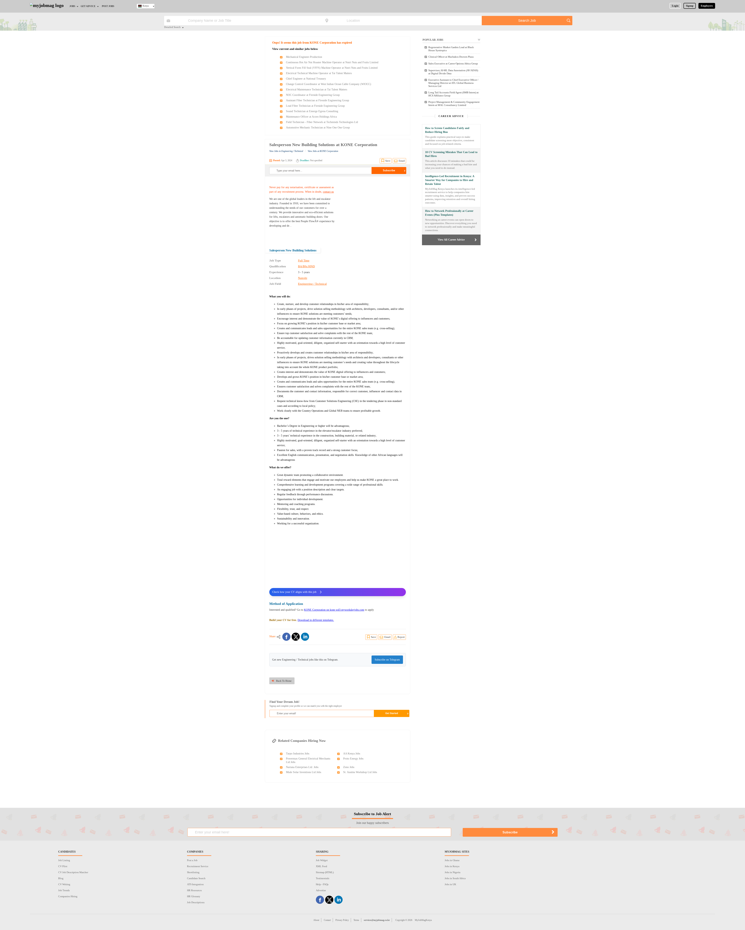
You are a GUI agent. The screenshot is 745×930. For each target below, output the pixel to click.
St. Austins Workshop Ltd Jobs (360, 772)
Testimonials (322, 878)
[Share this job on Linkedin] (305, 637)
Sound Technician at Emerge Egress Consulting (312, 111)
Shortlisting (193, 872)
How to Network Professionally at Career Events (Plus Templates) (449, 213)
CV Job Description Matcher (73, 872)
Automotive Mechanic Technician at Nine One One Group (318, 127)
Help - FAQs (322, 884)
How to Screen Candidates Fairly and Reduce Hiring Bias (447, 130)
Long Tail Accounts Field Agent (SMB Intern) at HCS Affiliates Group (453, 94)
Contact (327, 920)
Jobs (72, 6)
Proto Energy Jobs (353, 758)
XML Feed (321, 866)
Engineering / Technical (312, 283)
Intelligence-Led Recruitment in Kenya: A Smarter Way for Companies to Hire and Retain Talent (449, 180)
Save (387, 160)
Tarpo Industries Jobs (297, 753)
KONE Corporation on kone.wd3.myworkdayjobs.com (334, 609)
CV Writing (64, 884)
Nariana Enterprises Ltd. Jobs (302, 767)
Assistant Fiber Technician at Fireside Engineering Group (317, 100)
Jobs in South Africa (455, 878)
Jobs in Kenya (452, 866)
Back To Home (284, 680)
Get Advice (88, 6)
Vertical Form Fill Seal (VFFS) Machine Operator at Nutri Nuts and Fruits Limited (332, 67)
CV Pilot (62, 866)
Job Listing (64, 860)
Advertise (321, 890)
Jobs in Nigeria (452, 872)
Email (402, 160)
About (316, 920)
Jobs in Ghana (452, 860)
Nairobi (302, 278)
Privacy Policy (342, 920)
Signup (689, 5)
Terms (356, 920)
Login (675, 5)
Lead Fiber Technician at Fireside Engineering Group (315, 105)
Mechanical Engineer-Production (304, 56)
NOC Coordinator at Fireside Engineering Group (313, 95)
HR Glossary (193, 896)
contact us (328, 191)
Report (401, 637)
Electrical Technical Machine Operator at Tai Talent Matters (319, 73)
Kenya (146, 5)
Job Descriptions (195, 902)
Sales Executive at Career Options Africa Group (453, 63)
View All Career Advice (451, 239)
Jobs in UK (450, 884)
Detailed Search (172, 27)
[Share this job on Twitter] (296, 637)
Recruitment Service (197, 866)
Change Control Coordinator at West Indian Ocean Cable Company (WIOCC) (328, 84)
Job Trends (64, 890)
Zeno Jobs (348, 767)
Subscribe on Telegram (387, 659)
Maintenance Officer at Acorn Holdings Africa (311, 116)
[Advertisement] (373, 209)
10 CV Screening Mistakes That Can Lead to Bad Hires (451, 154)
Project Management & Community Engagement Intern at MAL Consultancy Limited (454, 103)
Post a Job (192, 860)
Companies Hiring (67, 896)
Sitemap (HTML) (325, 872)
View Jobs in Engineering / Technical (286, 151)
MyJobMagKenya (423, 920)
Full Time (303, 260)
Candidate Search (196, 878)
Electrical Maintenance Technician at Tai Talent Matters (316, 89)
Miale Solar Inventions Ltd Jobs (303, 772)
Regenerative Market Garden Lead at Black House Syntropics (451, 49)
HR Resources (194, 890)
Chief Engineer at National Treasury (306, 78)
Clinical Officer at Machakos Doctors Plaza (451, 56)
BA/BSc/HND (306, 266)
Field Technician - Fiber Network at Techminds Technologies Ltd (322, 122)
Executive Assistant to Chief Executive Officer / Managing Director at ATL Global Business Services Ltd (453, 82)
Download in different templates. (316, 620)
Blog (60, 878)
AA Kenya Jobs (351, 753)
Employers (707, 5)
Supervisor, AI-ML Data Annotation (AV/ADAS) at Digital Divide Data (453, 72)
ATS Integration (195, 884)
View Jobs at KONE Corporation (323, 151)
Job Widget (322, 860)
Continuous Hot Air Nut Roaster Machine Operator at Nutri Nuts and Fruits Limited (332, 62)
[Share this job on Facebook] (286, 637)
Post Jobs (108, 6)
